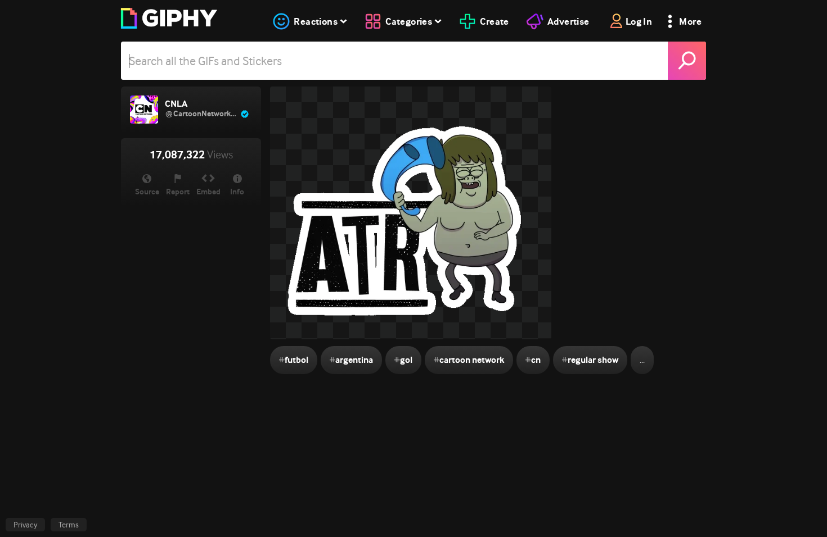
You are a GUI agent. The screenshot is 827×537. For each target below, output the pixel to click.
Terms (69, 524)
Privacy (25, 524)
